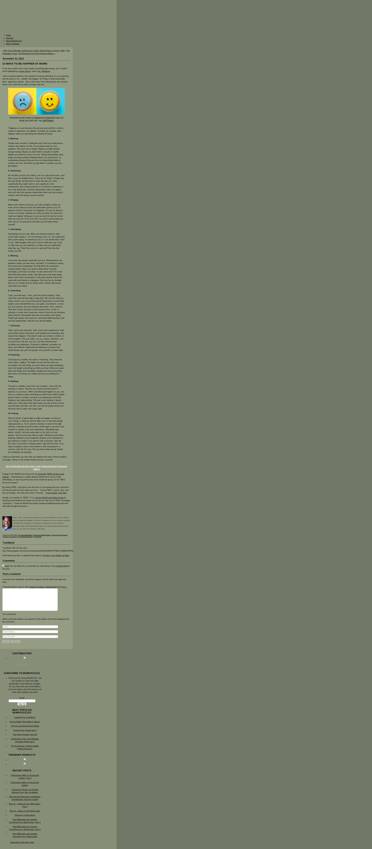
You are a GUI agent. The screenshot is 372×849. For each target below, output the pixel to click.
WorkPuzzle (186, 16)
